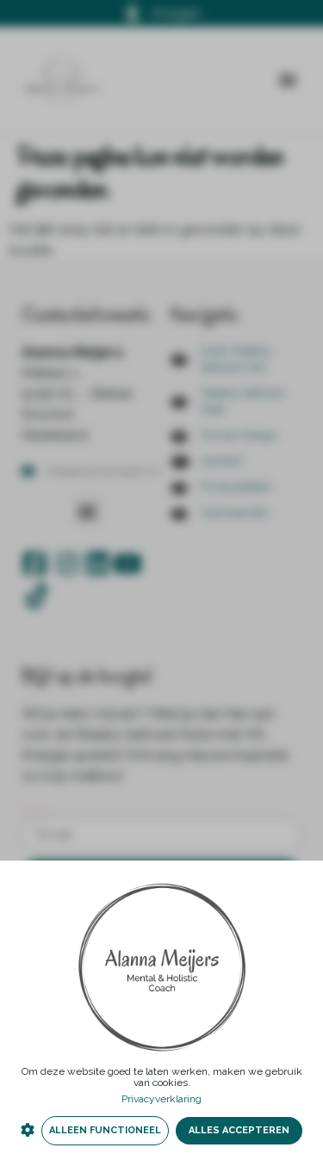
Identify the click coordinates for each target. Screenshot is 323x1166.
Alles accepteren (239, 1130)
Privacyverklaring (161, 1099)
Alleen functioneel (105, 1130)
